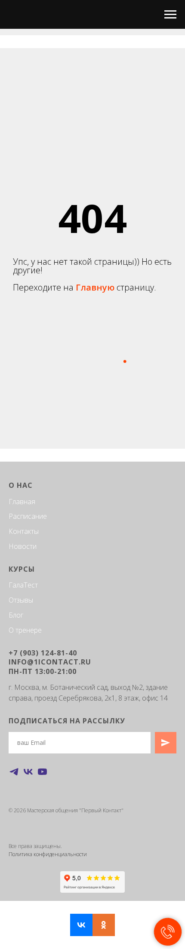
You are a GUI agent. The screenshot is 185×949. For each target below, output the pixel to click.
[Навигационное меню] (170, 14)
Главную (96, 561)
